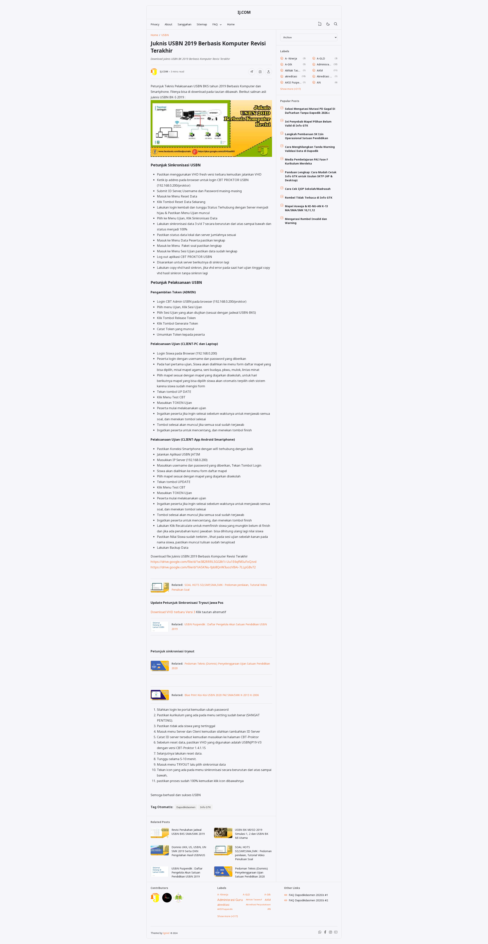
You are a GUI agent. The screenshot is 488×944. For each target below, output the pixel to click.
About (168, 24)
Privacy (155, 24)
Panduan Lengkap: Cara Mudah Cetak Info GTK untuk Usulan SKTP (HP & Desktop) (310, 176)
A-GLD (321, 58)
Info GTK (205, 807)
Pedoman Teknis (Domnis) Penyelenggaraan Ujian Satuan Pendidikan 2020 (251, 872)
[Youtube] (336, 932)
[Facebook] (325, 932)
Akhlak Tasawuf (293, 70)
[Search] (335, 24)
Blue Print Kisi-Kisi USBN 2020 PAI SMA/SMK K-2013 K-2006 (222, 695)
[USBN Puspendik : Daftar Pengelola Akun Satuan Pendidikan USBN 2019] (160, 630)
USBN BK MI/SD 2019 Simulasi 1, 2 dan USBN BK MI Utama (251, 834)
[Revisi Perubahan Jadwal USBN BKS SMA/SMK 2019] (160, 837)
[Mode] (327, 24)
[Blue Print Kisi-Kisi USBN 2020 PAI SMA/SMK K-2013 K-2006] (160, 699)
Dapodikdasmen (186, 807)
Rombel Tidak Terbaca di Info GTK (308, 197)
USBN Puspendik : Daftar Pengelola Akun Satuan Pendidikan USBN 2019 (187, 872)
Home (231, 24)
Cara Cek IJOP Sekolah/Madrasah (308, 189)
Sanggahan (184, 24)
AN (319, 82)
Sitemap (202, 24)
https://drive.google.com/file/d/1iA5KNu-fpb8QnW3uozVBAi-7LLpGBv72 (203, 567)
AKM (320, 70)
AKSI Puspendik (293, 82)
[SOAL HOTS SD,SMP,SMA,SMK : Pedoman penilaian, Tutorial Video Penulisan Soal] (160, 591)
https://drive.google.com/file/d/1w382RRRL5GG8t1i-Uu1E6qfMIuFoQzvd (203, 561)
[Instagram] (330, 932)
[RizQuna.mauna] (167, 901)
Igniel (166, 933)
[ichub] (178, 901)
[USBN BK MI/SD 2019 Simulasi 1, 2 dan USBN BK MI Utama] (223, 837)
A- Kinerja (291, 58)
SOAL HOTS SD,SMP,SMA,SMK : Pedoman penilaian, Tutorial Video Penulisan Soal (253, 853)
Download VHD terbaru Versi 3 (173, 612)
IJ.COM (244, 12)
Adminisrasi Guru (324, 64)
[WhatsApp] (320, 932)
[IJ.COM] (155, 901)
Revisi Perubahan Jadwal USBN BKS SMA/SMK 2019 (188, 832)
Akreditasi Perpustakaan (325, 76)
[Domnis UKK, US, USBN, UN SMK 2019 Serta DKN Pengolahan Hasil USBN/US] (160, 854)
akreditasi (291, 76)
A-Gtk (288, 64)
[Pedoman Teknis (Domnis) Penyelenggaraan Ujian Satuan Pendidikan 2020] (160, 670)
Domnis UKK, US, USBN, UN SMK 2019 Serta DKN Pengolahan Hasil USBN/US (189, 851)
